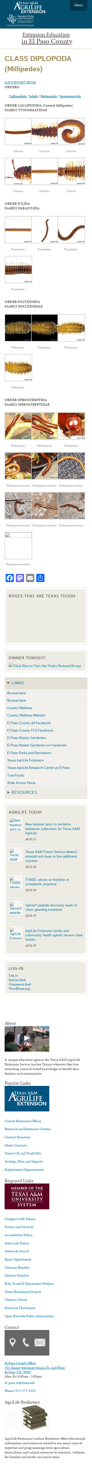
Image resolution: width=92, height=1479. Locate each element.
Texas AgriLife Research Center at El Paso (38, 768)
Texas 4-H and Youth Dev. (23, 1153)
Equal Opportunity (18, 1259)
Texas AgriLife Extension (25, 760)
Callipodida (17, 96)
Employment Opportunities (24, 1169)
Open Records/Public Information (29, 1315)
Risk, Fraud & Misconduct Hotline (29, 1283)
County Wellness (19, 708)
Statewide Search (17, 1251)
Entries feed (17, 979)
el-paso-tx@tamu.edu (20, 1382)
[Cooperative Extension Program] (34, 21)
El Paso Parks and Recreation (29, 753)
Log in (13, 975)
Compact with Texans (20, 1218)
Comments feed (20, 984)
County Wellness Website (26, 715)
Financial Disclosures (20, 1307)
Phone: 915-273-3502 (20, 1390)
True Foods (15, 775)
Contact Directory (17, 1137)
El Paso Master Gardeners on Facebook (36, 745)
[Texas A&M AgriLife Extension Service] (32, 8)
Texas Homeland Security (23, 1291)
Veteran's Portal (16, 1299)
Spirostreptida (70, 96)
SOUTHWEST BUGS (20, 82)
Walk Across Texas (21, 783)
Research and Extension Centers (28, 1128)
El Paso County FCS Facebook (30, 730)
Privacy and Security (19, 1226)
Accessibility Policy (18, 1234)
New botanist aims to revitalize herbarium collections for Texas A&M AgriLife (52, 828)
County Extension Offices (23, 1120)
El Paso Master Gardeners (26, 738)
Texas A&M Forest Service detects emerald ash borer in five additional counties (51, 856)
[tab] (46, 683)
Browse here (16, 693)
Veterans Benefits (17, 1267)
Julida (33, 96)
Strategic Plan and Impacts (24, 1161)
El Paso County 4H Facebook (29, 723)
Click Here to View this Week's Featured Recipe (47, 665)
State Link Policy (17, 1243)
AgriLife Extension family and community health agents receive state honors (54, 935)
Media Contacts (16, 1145)
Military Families (17, 1275)
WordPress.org (19, 988)
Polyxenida (49, 96)
